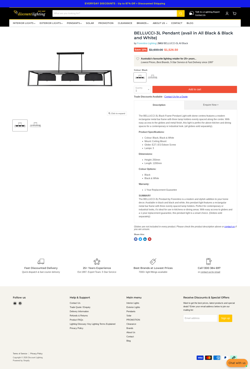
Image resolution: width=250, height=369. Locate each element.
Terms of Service (20, 354)
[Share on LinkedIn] (145, 239)
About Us (159, 23)
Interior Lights (23, 23)
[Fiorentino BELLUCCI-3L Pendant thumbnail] (20, 125)
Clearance (125, 23)
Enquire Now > (210, 105)
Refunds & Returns (79, 315)
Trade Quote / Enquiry (80, 307)
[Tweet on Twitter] (140, 239)
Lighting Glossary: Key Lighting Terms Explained (92, 324)
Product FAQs (76, 320)
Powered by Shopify (21, 360)
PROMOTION (106, 23)
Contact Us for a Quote (176, 96)
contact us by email (210, 272)
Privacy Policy (76, 328)
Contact (176, 23)
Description (159, 105)
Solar (90, 23)
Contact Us (200, 15)
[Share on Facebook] (135, 239)
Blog (190, 23)
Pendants (73, 23)
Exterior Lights (50, 23)
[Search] (181, 13)
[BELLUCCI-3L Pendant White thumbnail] (35, 125)
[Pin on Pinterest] (149, 239)
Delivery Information (79, 311)
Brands (142, 23)
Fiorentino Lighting (146, 43)
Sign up (225, 318)
